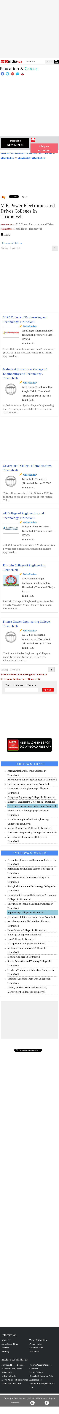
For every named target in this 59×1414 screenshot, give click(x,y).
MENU (6, 234)
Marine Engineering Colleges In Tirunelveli (30, 827)
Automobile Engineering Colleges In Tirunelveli (32, 779)
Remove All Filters (12, 243)
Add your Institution (44, 148)
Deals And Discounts (11, 1383)
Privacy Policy (36, 1343)
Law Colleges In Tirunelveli (22, 939)
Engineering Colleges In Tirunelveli (26, 912)
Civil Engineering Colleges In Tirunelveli (28, 783)
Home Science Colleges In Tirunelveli (27, 930)
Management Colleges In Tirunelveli (26, 943)
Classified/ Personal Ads (41, 1376)
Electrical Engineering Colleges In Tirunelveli (31, 801)
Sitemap (5, 1351)
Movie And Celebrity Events (15, 1379)
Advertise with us (10, 1343)
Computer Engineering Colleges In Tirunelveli (31, 797)
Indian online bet (9, 1376)
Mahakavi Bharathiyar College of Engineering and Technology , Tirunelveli (25, 373)
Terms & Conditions (38, 1340)
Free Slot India (36, 1347)
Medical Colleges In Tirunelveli (24, 956)
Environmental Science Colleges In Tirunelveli (32, 916)
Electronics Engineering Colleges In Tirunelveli (32, 806)
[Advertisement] (29, 29)
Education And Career (12, 1368)
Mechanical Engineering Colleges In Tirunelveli (32, 832)
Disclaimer (34, 1351)
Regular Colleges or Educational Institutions (26, 153)
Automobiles (35, 1379)
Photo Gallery (36, 1372)
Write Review (29, 326)
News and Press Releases (14, 1364)
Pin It (24, 197)
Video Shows (8, 1372)
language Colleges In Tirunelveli (24, 934)
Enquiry (5, 1347)
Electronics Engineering (31, 157)
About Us (6, 1340)
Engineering (7, 157)
